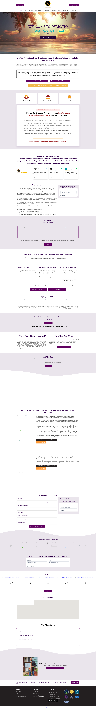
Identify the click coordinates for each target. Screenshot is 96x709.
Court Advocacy (21, 522)
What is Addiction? (22, 498)
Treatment (30, 10)
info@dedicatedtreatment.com (54, 698)
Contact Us (51, 689)
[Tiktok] (57, 700)
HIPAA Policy (35, 691)
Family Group (20, 512)
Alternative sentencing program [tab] (26, 635)
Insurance (46, 10)
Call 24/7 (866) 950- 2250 (53, 696)
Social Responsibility (56, 10)
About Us (18, 691)
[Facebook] (49, 700)
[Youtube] (51, 700)
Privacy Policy (35, 693)
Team (25, 10)
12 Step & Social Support (23, 505)
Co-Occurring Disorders (23, 515)
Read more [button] (36, 177)
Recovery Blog (35, 695)
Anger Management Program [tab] (25, 642)
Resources (35, 689)
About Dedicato (39, 10)
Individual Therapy (22, 519)
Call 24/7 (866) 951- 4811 (53, 694)
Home (21, 10)
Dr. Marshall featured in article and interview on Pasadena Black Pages (33, 502)
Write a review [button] (25, 176)
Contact (74, 10)
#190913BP (48, 707)
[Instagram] (54, 700)
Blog (64, 10)
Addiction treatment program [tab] (25, 639)
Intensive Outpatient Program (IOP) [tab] (25, 631)
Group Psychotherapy (22, 508)
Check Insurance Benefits (38, 696)
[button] (78, 173)
